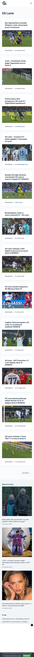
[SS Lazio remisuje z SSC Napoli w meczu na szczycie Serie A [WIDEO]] (17, 264)
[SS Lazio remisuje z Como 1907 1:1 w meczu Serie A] (17, 450)
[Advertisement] (17, 640)
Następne (25, 473)
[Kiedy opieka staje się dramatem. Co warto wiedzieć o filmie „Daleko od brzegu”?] (17, 501)
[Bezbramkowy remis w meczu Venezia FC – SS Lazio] (17, 226)
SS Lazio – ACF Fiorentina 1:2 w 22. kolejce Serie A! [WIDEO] (17, 362)
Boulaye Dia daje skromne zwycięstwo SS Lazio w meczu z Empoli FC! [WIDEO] (17, 177)
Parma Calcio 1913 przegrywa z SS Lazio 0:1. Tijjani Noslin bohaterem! (15, 101)
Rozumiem (27, 655)
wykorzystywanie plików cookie (12, 655)
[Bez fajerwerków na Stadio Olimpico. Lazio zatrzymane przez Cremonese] (17, 38)
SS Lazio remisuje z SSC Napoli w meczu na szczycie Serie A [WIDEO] (16, 251)
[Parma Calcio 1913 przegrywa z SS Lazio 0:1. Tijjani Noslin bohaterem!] (17, 114)
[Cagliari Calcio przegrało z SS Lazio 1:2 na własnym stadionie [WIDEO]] (17, 338)
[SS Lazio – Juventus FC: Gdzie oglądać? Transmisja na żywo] (17, 152)
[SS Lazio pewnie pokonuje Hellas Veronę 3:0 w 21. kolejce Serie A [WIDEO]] (17, 414)
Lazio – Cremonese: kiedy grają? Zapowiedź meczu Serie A (15, 63)
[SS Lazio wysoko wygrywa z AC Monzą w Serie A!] (17, 300)
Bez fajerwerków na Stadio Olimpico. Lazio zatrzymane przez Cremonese (16, 25)
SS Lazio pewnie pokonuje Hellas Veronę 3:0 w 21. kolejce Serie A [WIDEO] (15, 400)
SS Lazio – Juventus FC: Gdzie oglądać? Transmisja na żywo (16, 139)
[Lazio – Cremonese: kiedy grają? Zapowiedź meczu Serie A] (17, 76)
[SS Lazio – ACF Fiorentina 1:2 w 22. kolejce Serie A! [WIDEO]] (17, 376)
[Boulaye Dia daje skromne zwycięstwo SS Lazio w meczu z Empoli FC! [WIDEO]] (17, 190)
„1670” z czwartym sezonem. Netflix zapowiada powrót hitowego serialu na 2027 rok (16, 562)
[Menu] (31, 3)
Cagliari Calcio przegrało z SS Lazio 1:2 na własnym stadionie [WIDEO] (17, 324)
